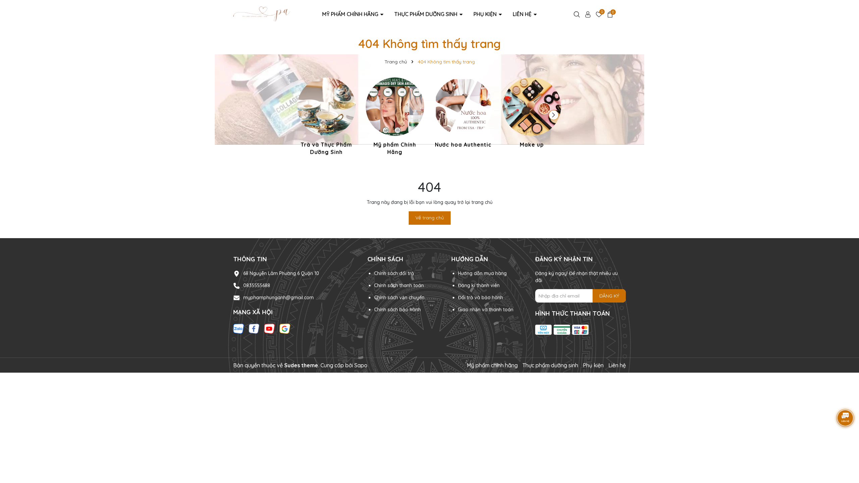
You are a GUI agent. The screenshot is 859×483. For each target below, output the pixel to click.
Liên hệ (523, 14)
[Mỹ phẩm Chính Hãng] (395, 117)
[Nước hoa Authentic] (463, 114)
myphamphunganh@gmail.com (278, 297)
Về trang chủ (429, 218)
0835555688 (256, 285)
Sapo (360, 365)
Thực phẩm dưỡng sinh (426, 14)
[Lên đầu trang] (845, 442)
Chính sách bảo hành (397, 310)
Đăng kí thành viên (479, 285)
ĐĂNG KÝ (609, 296)
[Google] (285, 328)
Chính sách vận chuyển (399, 297)
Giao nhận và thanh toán (485, 310)
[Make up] (532, 114)
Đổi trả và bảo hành (480, 297)
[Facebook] (254, 328)
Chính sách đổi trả (394, 273)
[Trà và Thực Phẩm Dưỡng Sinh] (326, 117)
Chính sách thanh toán (399, 285)
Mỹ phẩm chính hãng (351, 14)
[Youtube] (269, 328)
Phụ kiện (485, 14)
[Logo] (261, 14)
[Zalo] (238, 328)
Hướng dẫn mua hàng (482, 273)
